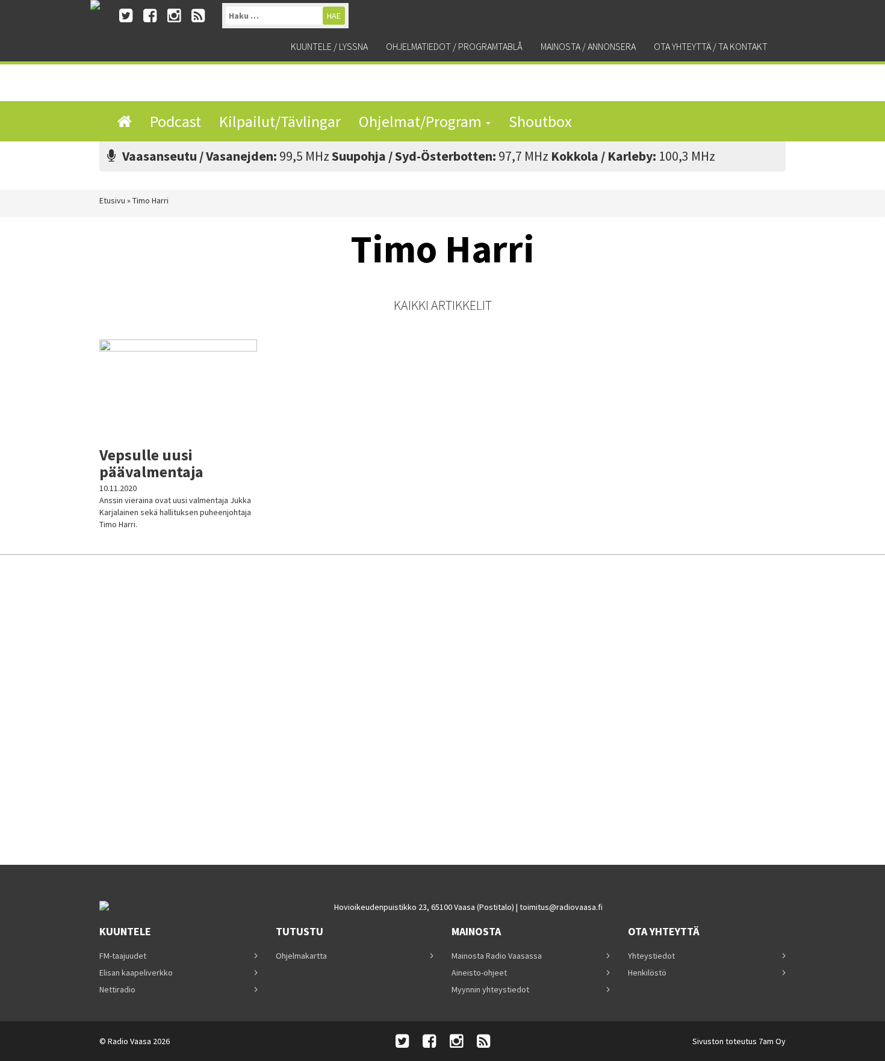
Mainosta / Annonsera (588, 46)
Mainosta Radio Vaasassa (497, 955)
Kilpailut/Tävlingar (280, 121)
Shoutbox (540, 121)
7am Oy (772, 1041)
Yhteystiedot (651, 955)
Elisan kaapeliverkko (136, 972)
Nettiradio (117, 989)
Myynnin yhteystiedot (490, 989)
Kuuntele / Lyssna (329, 46)
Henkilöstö (647, 972)
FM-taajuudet (122, 955)
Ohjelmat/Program (422, 121)
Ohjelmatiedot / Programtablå (454, 46)
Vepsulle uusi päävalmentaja (151, 463)
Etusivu (112, 200)
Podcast (175, 121)
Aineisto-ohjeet (479, 972)
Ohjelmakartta (301, 955)
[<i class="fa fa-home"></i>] (124, 121)
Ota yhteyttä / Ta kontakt (711, 46)
